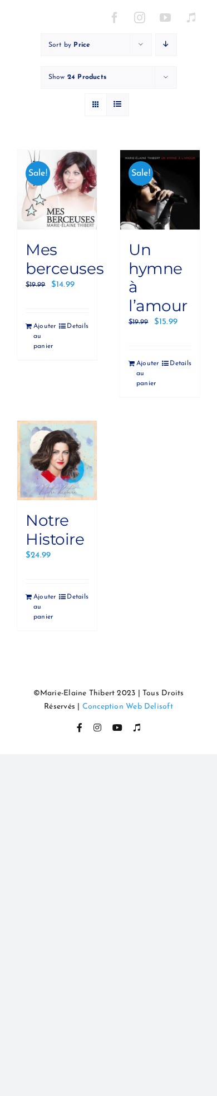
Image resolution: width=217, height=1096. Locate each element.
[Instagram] (140, 17)
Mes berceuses (64, 259)
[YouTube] (165, 17)
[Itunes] (190, 17)
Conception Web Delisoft (127, 707)
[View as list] (118, 105)
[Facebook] (114, 17)
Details (77, 326)
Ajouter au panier (44, 336)
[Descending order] (166, 44)
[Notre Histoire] (57, 460)
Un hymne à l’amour (158, 277)
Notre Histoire (55, 530)
